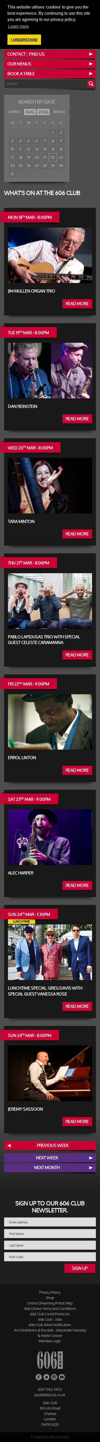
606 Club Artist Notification (50, 1324)
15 (53, 149)
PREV (16, 112)
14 (44, 149)
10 (12, 149)
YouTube (62, 1377)
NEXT (57, 112)
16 (61, 149)
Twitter (46, 1377)
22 (53, 157)
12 (28, 149)
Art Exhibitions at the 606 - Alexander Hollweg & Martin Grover (50, 1332)
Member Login (50, 1341)
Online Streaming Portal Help (50, 1303)
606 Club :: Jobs (50, 1319)
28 (45, 165)
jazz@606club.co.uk (49, 1394)
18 (20, 157)
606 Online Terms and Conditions (50, 1308)
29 (53, 165)
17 (12, 157)
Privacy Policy (50, 1292)
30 (61, 165)
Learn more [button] (18, 26)
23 (61, 157)
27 (37, 165)
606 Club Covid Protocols (50, 1314)
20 (37, 157)
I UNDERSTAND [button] (24, 40)
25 (20, 165)
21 (44, 157)
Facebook (39, 1377)
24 (13, 165)
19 (28, 157)
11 (20, 149)
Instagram (54, 1377)
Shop (50, 1297)
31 (12, 173)
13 (36, 149)
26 (29, 165)
